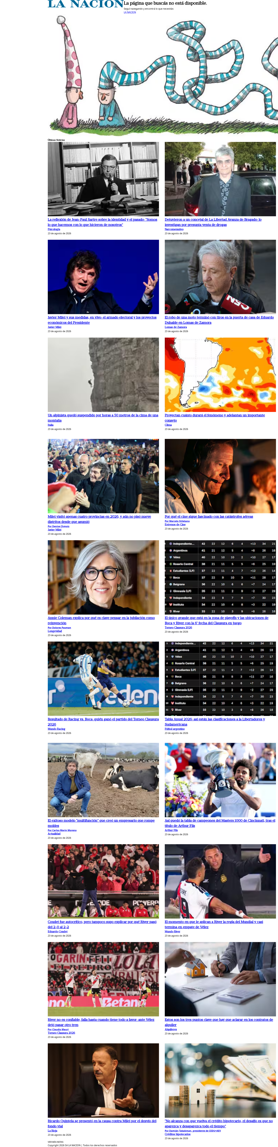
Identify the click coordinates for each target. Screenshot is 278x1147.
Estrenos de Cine (175, 524)
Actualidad (54, 834)
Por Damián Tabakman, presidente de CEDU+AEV (193, 1130)
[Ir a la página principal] (86, 6)
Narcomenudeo (174, 229)
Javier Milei (54, 327)
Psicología (54, 229)
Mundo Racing (56, 729)
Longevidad (55, 631)
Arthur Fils (171, 830)
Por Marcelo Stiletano (177, 521)
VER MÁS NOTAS (55, 1142)
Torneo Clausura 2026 (178, 627)
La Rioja (52, 1131)
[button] (103, 179)
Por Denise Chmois (58, 526)
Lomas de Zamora (176, 327)
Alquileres (171, 1029)
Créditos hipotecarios (178, 1134)
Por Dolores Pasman (59, 627)
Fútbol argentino (175, 729)
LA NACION (130, 12)
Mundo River (172, 931)
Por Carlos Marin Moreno (62, 830)
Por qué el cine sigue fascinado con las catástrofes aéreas (209, 516)
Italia (50, 425)
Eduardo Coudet (57, 931)
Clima (168, 425)
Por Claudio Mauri (58, 1029)
